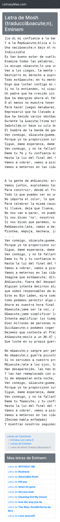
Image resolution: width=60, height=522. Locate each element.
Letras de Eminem (20, 443)
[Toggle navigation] (53, 4)
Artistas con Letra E (22, 439)
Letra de (21, 466)
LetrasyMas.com (14, 4)
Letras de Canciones (19, 436)
